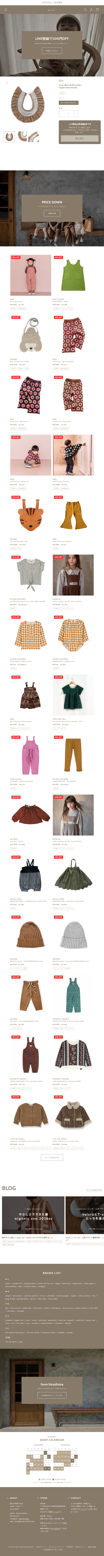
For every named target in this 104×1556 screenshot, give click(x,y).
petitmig (42, 1320)
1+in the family (11, 1342)
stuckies (35, 1323)
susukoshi (58, 1323)
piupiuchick (52, 1320)
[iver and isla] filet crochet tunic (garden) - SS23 (67, 721)
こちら (55, 1512)
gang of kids (10, 1299)
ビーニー (19, 968)
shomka (68, 1323)
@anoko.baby (24, 1519)
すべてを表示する (52, 1157)
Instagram (56, 1528)
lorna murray (68, 1308)
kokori (47, 1308)
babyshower (77, 1283)
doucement (17, 1296)
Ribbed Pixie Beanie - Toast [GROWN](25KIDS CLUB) (26, 961)
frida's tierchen (84, 1296)
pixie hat (62, 1320)
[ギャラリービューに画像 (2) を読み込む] (21, 136)
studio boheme (47, 1323)
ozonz (34, 1320)
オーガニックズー (38, 1241)
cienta (68, 1244)
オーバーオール (69, 1028)
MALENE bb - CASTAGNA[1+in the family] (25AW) (25, 1141)
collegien (42, 1286)
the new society (33, 1333)
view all (52, 213)
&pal (21, 1342)
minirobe (11, 1311)
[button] (6, 10)
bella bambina (10, 1286)
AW (62, 1028)
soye (28, 1323)
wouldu (70, 1333)
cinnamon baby (30, 1286)
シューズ (94, 1244)
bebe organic (89, 1283)
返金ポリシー (41, 1547)
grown (33, 1299)
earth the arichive (31, 1296)
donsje (8, 1296)
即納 (4, 1244)
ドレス (62, 308)
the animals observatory (15, 1333)
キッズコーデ (48, 1241)
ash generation (30, 1283)
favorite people (63, 1296)
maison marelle (81, 1308)
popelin (71, 1320)
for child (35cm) (69, 103)
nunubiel (8, 1320)
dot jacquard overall (16, 301)
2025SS (13, 608)
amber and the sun (45, 1283)
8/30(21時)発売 (22, 308)
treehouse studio (48, 1333)
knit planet (38, 1308)
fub (94, 1296)
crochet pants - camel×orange (62, 421)
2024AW (13, 308)
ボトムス (19, 1028)
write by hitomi (20, 1241)
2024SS (62, 93)
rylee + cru (9, 1323)
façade (73, 1296)
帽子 (25, 968)
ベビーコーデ (58, 1241)
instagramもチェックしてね (52, 1395)
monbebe (20, 1311)
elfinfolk (51, 1296)
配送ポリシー (80, 1547)
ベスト (48, 1148)
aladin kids (66, 1283)
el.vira (42, 1296)
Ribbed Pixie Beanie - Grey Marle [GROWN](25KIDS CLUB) (71, 961)
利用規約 (70, 1547)
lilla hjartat (56, 1308)
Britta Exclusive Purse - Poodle (19, 361)
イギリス (29, 1241)
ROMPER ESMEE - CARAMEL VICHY (64, 661)
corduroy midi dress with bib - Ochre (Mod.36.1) (67, 601)
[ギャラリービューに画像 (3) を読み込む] (33, 136)
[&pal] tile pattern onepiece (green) (21, 721)
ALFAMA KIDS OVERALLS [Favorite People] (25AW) (68, 1021)
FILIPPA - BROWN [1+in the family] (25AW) (66, 1141)
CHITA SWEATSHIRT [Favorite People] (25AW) (67, 1081)
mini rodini (94, 1308)
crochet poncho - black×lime (61, 481)
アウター (25, 1148)
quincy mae (90, 1320)
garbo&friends (22, 1299)
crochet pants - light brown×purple (63, 361)
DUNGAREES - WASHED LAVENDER (21, 781)
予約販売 (21, 368)
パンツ (12, 1028)
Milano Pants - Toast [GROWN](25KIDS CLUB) (24, 1021)
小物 (27, 368)
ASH (61, 80)
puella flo (80, 1320)
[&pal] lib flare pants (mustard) (62, 541)
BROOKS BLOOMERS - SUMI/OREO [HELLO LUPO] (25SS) (28, 901)
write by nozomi (76, 1244)
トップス (68, 1088)
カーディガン (33, 1148)
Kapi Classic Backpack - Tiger (19, 541)
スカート (63, 908)
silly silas (20, 1323)
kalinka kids (27, 1308)
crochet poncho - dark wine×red (19, 481)
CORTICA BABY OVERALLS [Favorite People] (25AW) (26, 1081)
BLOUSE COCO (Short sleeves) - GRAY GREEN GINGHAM (27, 601)
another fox (17, 1283)
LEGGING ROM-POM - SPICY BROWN (64, 781)
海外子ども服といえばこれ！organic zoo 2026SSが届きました (27, 1238)
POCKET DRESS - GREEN (60, 301)
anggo (57, 1283)
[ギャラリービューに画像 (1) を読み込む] (9, 136)
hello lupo (42, 1299)
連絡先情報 (92, 1547)
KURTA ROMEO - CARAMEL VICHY (20, 661)
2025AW (56, 1028)
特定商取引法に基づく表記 (53, 1550)
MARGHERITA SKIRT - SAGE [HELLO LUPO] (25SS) (68, 901)
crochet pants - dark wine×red (19, 421)
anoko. (7, 1283)
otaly (28, 1320)
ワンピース (69, 308)
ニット (12, 968)
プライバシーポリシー (56, 1547)
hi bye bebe (52, 1299)
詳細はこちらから (52, 51)
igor (6, 1308)
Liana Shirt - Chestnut (17, 841)
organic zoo (11, 1241)
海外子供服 (10, 1244)
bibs (20, 1286)
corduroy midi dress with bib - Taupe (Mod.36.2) (67, 841)
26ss (4, 1241)
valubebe (61, 1333)
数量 (60, 108)
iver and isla (15, 1308)
